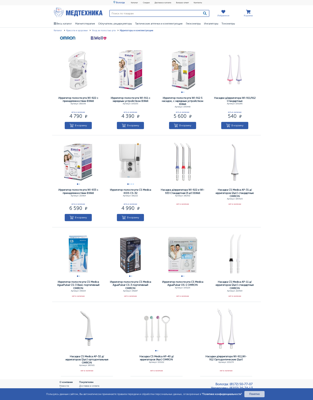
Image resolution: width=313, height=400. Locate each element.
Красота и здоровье (77, 30)
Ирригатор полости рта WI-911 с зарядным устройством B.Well (130, 99)
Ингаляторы (211, 23)
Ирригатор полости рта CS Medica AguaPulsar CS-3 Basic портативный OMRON (78, 285)
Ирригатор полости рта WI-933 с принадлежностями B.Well (78, 191)
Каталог (134, 2)
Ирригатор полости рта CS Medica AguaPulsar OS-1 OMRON (182, 283)
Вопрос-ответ (182, 2)
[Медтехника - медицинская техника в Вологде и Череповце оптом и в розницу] (78, 12)
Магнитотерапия (85, 23)
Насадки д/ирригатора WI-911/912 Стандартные (235, 99)
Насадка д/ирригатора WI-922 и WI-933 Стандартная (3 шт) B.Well (182, 191)
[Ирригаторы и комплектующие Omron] (68, 40)
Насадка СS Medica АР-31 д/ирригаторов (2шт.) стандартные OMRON (235, 192)
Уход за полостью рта (104, 30)
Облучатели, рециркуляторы (115, 23)
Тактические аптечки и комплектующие (159, 23)
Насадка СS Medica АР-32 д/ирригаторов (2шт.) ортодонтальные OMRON (87, 359)
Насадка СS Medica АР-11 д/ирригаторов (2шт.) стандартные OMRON (235, 285)
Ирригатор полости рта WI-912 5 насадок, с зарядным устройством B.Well (182, 101)
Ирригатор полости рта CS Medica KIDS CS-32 (130, 191)
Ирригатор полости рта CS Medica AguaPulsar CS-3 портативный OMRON (130, 285)
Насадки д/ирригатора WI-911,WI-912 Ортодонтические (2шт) (226, 358)
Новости (64, 386)
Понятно (254, 394)
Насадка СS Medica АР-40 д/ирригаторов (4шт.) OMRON (156, 358)
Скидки (146, 2)
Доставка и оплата (163, 2)
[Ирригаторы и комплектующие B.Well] (98, 40)
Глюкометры (193, 23)
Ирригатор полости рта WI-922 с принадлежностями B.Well (78, 99)
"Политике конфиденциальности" (222, 394)
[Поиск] (205, 13)
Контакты (198, 2)
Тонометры (228, 23)
